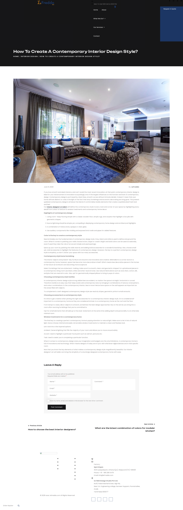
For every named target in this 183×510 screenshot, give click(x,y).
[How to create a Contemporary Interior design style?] (91, 132)
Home (16, 56)
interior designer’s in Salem (57, 207)
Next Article (148, 424)
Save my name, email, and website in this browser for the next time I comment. (76, 401)
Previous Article (36, 425)
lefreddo (135, 187)
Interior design (29, 56)
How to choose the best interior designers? (52, 429)
